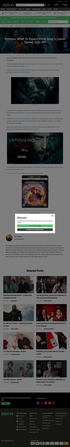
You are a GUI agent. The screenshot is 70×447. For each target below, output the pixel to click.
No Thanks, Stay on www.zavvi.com (35, 229)
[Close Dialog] (52, 216)
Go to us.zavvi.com (35, 225)
